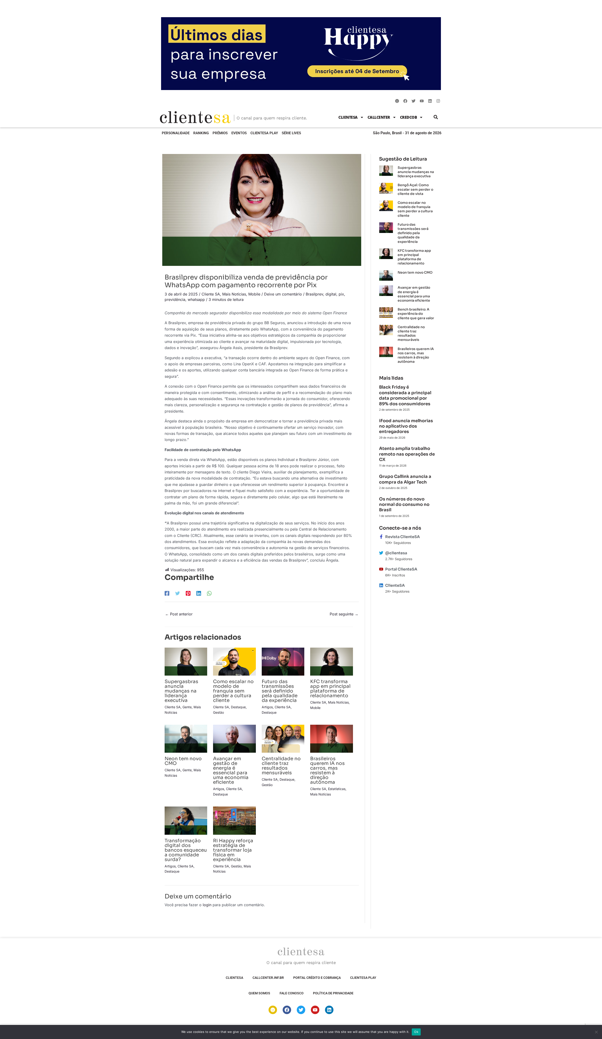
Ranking (201, 133)
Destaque (238, 707)
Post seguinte (344, 614)
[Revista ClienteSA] (381, 537)
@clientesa (396, 553)
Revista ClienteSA (402, 536)
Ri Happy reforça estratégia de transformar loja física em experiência (233, 850)
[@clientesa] (381, 553)
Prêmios (220, 133)
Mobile (254, 294)
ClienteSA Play (264, 133)
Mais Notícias (234, 294)
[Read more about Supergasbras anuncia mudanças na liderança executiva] (186, 661)
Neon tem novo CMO (183, 761)
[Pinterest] (188, 593)
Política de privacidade (333, 993)
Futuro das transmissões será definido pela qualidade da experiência (279, 691)
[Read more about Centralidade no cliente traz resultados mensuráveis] (283, 738)
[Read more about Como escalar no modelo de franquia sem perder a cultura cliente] (234, 661)
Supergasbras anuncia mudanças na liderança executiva (181, 691)
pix (341, 294)
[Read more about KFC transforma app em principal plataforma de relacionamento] (331, 661)
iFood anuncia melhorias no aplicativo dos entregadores (406, 426)
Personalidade (176, 133)
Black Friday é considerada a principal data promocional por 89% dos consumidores (405, 395)
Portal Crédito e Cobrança (317, 978)
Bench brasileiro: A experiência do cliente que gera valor (416, 313)
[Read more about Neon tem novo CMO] (186, 738)
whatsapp (196, 299)
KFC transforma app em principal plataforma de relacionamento (330, 689)
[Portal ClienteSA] (381, 569)
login (207, 904)
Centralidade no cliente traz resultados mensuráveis (281, 766)
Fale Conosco (292, 993)
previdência (175, 299)
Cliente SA (211, 294)
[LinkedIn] (198, 593)
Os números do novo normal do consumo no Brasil (404, 504)
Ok (416, 1032)
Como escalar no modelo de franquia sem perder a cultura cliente (233, 691)
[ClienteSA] (381, 585)
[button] (436, 117)
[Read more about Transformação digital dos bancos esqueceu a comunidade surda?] (186, 820)
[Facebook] (167, 593)
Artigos (267, 707)
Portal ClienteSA (401, 569)
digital (330, 294)
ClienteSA (348, 117)
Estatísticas (336, 789)
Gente (187, 707)
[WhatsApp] (209, 593)
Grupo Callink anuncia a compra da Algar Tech (405, 479)
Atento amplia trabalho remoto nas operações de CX (407, 454)
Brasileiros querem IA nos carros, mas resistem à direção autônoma (327, 770)
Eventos (239, 133)
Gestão (218, 712)
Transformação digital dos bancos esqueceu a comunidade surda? (186, 850)
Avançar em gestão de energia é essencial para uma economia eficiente (231, 770)
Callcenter (379, 117)
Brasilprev (314, 294)
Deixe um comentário (283, 294)
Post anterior (179, 614)
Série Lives (291, 133)
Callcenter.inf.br (268, 978)
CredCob (408, 117)
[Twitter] (177, 593)
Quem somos (259, 993)
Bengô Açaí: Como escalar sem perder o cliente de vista (415, 189)
